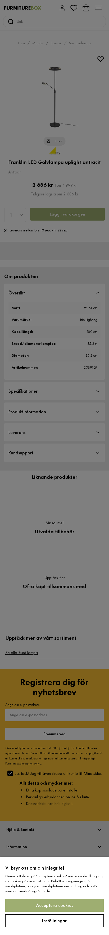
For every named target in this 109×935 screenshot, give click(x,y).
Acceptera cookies (54, 905)
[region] (54, 896)
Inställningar (54, 921)
